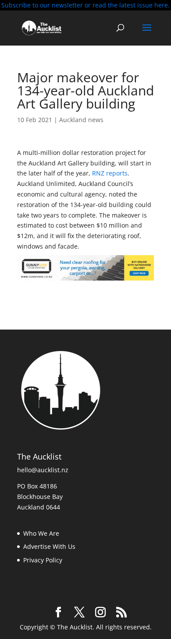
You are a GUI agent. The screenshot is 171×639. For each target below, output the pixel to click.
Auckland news (81, 120)
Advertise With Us (49, 546)
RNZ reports (110, 173)
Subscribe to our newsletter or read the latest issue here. (85, 5)
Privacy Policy (42, 560)
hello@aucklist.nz (42, 470)
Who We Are (41, 533)
